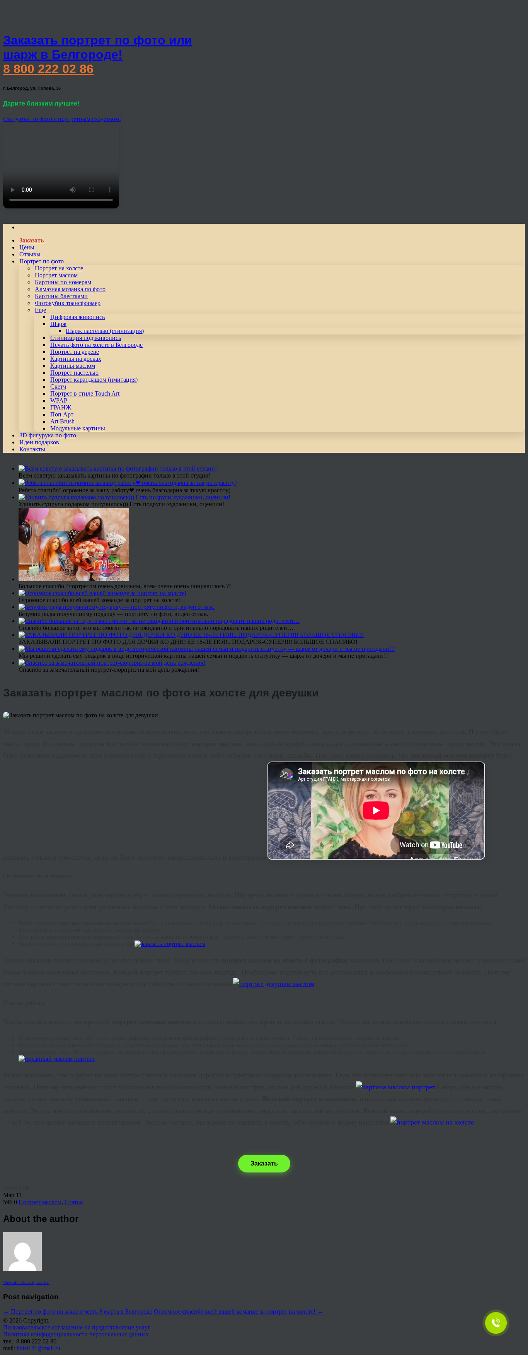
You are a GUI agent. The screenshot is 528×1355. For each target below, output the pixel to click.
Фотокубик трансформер (67, 303)
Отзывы (30, 254)
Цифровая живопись (77, 317)
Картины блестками (61, 296)
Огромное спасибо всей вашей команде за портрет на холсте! (238, 1311)
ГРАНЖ (60, 407)
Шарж (58, 324)
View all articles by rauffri (26, 1282)
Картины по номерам (63, 282)
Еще (40, 310)
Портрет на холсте (59, 268)
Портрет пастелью (74, 372)
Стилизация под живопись (85, 337)
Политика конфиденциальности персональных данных (76, 1334)
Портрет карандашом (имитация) (94, 379)
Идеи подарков (39, 442)
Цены (26, 247)
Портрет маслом (56, 275)
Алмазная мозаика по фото (70, 289)
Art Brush (62, 421)
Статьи (74, 1202)
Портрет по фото (41, 261)
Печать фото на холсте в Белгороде (96, 344)
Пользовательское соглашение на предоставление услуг (76, 1327)
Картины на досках (75, 358)
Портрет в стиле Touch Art (84, 393)
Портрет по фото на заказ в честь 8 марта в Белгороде (77, 1311)
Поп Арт (61, 414)
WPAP (58, 400)
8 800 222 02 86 (48, 69)
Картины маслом (72, 365)
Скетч (58, 386)
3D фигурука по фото (47, 435)
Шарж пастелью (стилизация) (105, 331)
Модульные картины (77, 428)
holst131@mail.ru (38, 1348)
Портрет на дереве (74, 351)
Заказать (264, 1163)
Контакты (32, 449)
